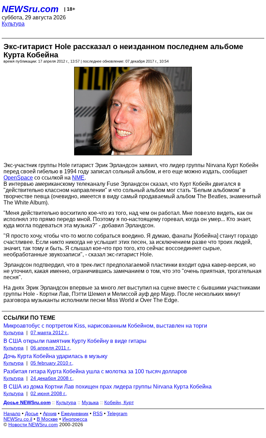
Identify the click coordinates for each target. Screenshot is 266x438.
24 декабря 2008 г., (52, 378)
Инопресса (74, 419)
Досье (31, 413)
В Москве (47, 419)
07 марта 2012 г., (49, 332)
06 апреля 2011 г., (50, 347)
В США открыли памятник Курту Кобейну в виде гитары (75, 341)
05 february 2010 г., (51, 363)
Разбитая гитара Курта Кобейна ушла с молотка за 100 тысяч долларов (95, 371)
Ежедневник (74, 413)
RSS (98, 413)
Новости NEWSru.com (33, 424)
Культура (13, 24)
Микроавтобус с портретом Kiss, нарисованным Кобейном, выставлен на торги (105, 326)
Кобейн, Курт (119, 402)
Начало (11, 413)
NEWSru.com (30, 9)
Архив (49, 413)
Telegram (117, 413)
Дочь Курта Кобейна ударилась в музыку (55, 356)
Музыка (90, 402)
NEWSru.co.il (17, 419)
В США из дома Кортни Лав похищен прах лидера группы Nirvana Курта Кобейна (107, 387)
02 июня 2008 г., (48, 393)
